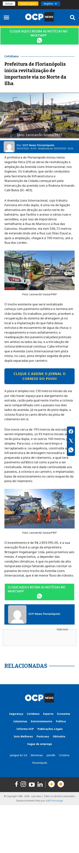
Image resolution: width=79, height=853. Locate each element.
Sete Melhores (23, 736)
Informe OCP (25, 729)
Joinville (50, 755)
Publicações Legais (50, 729)
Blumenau (37, 755)
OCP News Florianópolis (38, 145)
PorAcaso (43, 736)
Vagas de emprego (39, 744)
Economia (63, 713)
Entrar (9, 3)
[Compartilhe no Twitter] (71, 441)
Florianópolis (39, 762)
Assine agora (28, 3)
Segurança (16, 713)
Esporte (48, 713)
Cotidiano (33, 713)
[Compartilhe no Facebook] (71, 432)
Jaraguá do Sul (18, 755)
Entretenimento (41, 721)
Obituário (59, 736)
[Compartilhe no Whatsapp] (71, 450)
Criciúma (64, 755)
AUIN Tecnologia (54, 800)
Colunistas (20, 721)
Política (61, 721)
